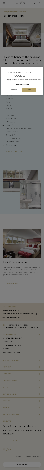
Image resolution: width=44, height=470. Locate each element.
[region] (22, 81)
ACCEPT (29, 90)
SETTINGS (14, 90)
